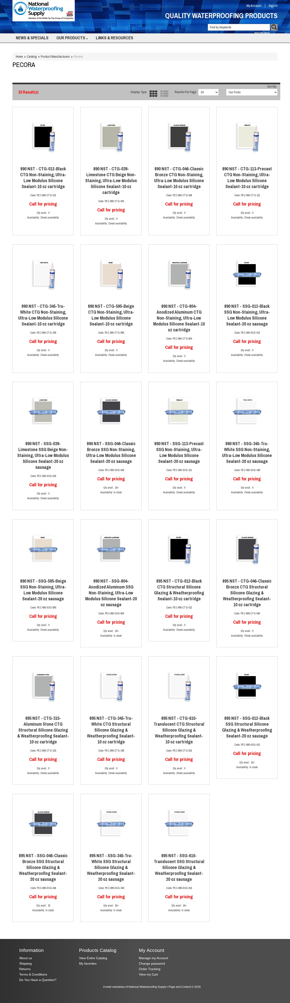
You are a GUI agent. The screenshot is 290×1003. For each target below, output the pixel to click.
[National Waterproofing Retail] (43, 10)
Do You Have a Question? (37, 980)
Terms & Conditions (33, 974)
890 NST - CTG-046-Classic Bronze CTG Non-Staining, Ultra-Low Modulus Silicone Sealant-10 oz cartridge (179, 177)
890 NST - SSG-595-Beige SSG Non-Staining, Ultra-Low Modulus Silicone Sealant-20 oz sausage (43, 590)
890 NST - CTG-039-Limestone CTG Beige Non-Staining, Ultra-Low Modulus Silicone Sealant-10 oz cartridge (111, 180)
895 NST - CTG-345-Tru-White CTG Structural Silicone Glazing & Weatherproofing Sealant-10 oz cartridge (111, 730)
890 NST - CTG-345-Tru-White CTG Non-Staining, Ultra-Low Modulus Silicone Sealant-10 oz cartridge (43, 315)
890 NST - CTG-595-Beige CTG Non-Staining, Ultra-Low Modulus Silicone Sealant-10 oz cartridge (111, 315)
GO (274, 27)
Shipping (25, 963)
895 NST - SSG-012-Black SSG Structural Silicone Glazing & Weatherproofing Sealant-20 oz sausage (247, 727)
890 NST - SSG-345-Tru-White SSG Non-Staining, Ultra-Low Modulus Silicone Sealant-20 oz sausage (247, 452)
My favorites (88, 963)
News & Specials (32, 38)
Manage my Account (153, 958)
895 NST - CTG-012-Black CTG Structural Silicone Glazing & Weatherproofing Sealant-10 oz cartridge (179, 590)
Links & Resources (114, 38)
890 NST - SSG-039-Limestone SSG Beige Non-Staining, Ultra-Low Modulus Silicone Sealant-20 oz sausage (43, 455)
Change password (152, 963)
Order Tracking (149, 969)
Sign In (273, 6)
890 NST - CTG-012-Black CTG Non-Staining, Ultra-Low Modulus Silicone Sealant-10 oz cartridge (43, 177)
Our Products (70, 38)
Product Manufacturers (55, 57)
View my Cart (148, 974)
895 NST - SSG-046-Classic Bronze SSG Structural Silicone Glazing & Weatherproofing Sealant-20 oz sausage (43, 867)
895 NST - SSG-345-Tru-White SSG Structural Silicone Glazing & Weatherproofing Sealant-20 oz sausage (111, 867)
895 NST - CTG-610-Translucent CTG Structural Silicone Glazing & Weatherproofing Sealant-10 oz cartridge (179, 730)
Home (19, 57)
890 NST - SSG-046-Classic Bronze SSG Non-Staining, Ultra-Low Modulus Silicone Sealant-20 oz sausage (111, 452)
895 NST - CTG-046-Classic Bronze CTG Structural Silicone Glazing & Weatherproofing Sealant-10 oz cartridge (246, 593)
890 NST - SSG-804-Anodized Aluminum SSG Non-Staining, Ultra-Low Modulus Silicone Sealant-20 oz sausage (111, 593)
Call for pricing (43, 204)
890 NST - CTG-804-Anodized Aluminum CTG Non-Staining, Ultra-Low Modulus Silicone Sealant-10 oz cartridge (179, 318)
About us (25, 958)
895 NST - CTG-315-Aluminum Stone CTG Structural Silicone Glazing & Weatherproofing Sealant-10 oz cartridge (43, 730)
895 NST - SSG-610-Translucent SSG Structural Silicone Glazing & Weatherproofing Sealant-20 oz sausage (179, 867)
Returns (25, 969)
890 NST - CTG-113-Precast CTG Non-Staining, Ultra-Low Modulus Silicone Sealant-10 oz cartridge (247, 177)
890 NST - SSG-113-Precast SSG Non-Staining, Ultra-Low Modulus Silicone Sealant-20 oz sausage (179, 452)
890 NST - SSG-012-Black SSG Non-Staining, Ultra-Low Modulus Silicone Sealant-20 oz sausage (247, 315)
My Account (253, 6)
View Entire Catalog (93, 958)
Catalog (32, 57)
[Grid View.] (152, 94)
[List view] (163, 94)
